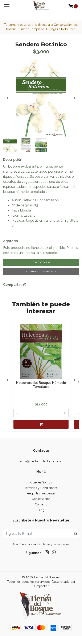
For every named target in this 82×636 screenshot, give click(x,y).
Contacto (41, 504)
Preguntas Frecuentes (41, 493)
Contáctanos (41, 262)
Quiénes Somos (41, 482)
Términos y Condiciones (41, 488)
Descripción (12, 160)
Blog (41, 510)
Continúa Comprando (41, 271)
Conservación (41, 499)
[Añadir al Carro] (41, 424)
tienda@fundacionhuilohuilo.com (41, 461)
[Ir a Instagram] (47, 553)
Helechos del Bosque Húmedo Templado (41, 385)
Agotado (10, 241)
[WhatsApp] (54, 553)
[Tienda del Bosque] (41, 6)
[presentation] (7, 98)
